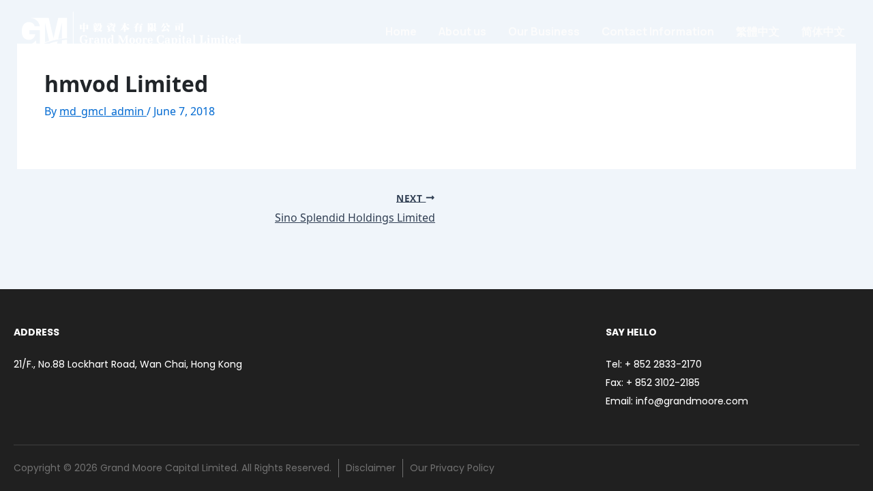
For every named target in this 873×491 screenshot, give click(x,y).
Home (401, 31)
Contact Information (658, 31)
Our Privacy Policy (452, 468)
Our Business (544, 31)
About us (462, 31)
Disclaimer (371, 468)
